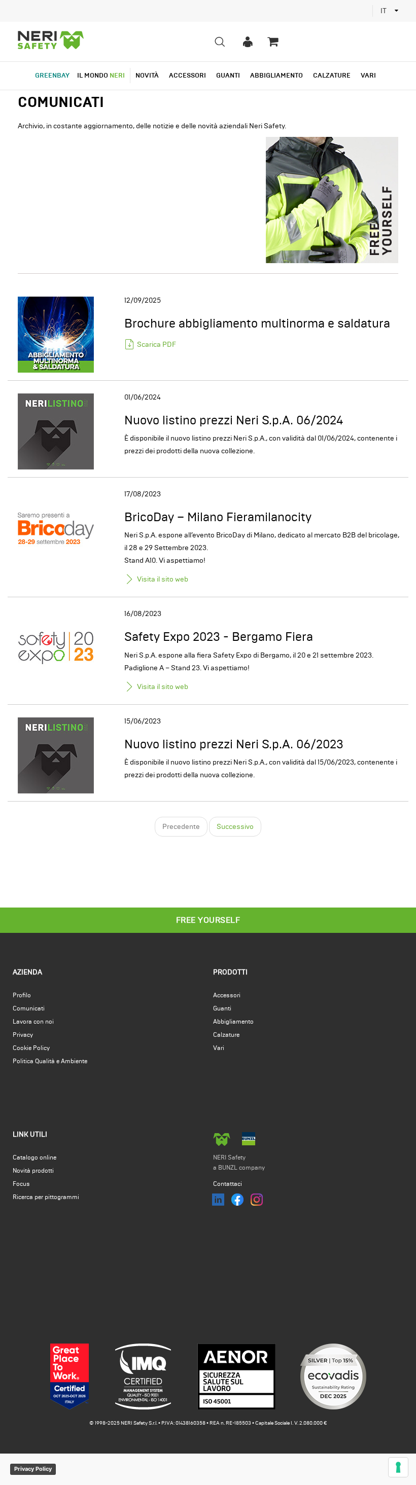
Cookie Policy (31, 1048)
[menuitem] (247, 41)
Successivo (235, 826)
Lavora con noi (33, 1021)
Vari (218, 1048)
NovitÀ (147, 75)
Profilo (22, 995)
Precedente (181, 826)
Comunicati (29, 1008)
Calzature (226, 1034)
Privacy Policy (33, 1468)
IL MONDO (101, 75)
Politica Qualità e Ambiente (50, 1061)
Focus (21, 1183)
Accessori (226, 995)
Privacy (23, 1034)
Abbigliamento (233, 1021)
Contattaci (227, 1183)
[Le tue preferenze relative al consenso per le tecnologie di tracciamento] (398, 1467)
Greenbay (52, 75)
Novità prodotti (33, 1170)
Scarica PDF (156, 344)
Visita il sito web (162, 579)
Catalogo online (34, 1157)
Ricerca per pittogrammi (46, 1197)
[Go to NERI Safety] (52, 41)
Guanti (222, 1008)
